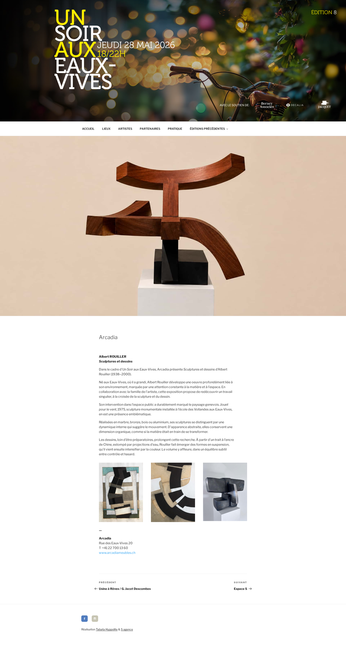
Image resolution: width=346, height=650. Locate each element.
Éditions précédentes (207, 128)
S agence (127, 629)
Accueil (88, 128)
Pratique (175, 128)
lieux (106, 128)
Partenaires (150, 128)
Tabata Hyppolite (107, 629)
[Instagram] (95, 620)
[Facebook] (84, 620)
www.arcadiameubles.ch (117, 553)
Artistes (125, 128)
